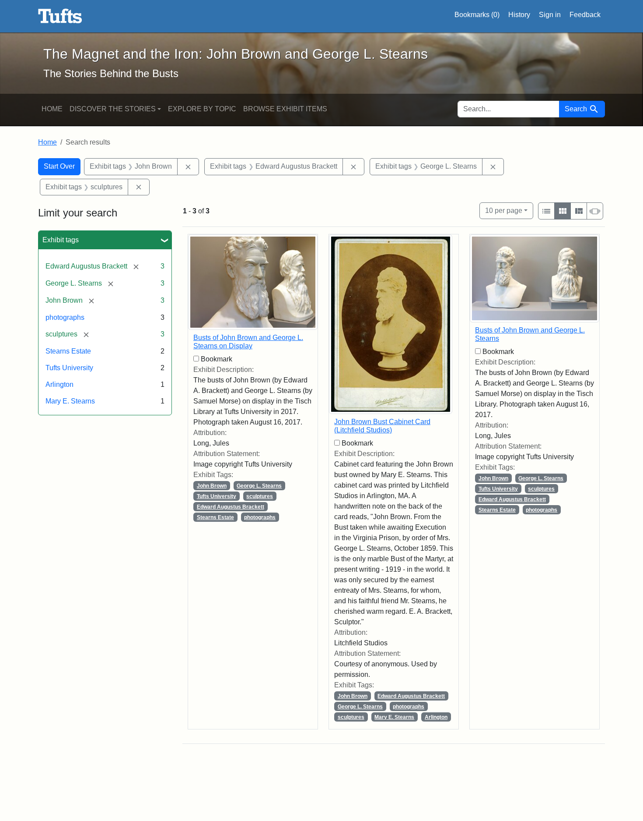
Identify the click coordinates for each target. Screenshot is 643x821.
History (519, 14)
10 (503, 210)
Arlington (59, 384)
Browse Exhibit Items (285, 109)
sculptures (259, 496)
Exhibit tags (60, 240)
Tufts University (69, 368)
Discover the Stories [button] (113, 109)
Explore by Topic (202, 109)
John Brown (212, 486)
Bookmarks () (477, 14)
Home (52, 109)
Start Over (59, 166)
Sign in (550, 14)
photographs (64, 317)
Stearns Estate (68, 351)
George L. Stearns (259, 486)
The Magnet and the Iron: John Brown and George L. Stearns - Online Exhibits (60, 16)
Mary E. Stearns (70, 401)
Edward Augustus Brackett (230, 507)
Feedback (585, 14)
